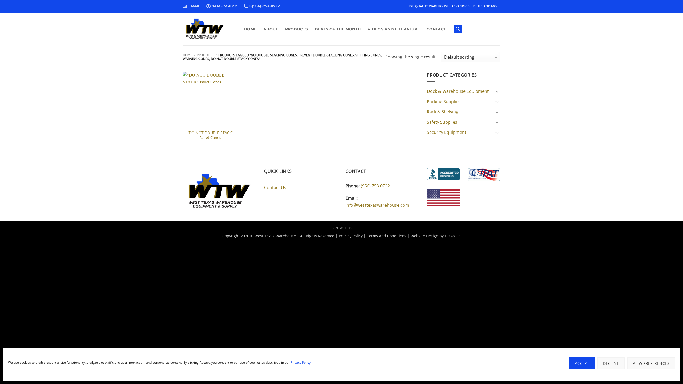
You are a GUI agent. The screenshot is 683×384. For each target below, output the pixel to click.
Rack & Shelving (442, 112)
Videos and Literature (394, 29)
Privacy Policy (301, 362)
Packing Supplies (443, 102)
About (270, 29)
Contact (436, 29)
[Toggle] (497, 91)
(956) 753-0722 (375, 186)
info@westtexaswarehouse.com (377, 205)
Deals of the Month (338, 29)
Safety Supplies (442, 122)
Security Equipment (446, 132)
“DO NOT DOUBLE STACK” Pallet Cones (210, 135)
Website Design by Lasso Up (436, 235)
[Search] (458, 29)
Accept (582, 363)
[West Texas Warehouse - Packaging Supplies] (209, 29)
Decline (611, 363)
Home (250, 29)
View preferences (651, 363)
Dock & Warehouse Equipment (458, 91)
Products (296, 29)
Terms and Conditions (386, 235)
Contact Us (275, 187)
